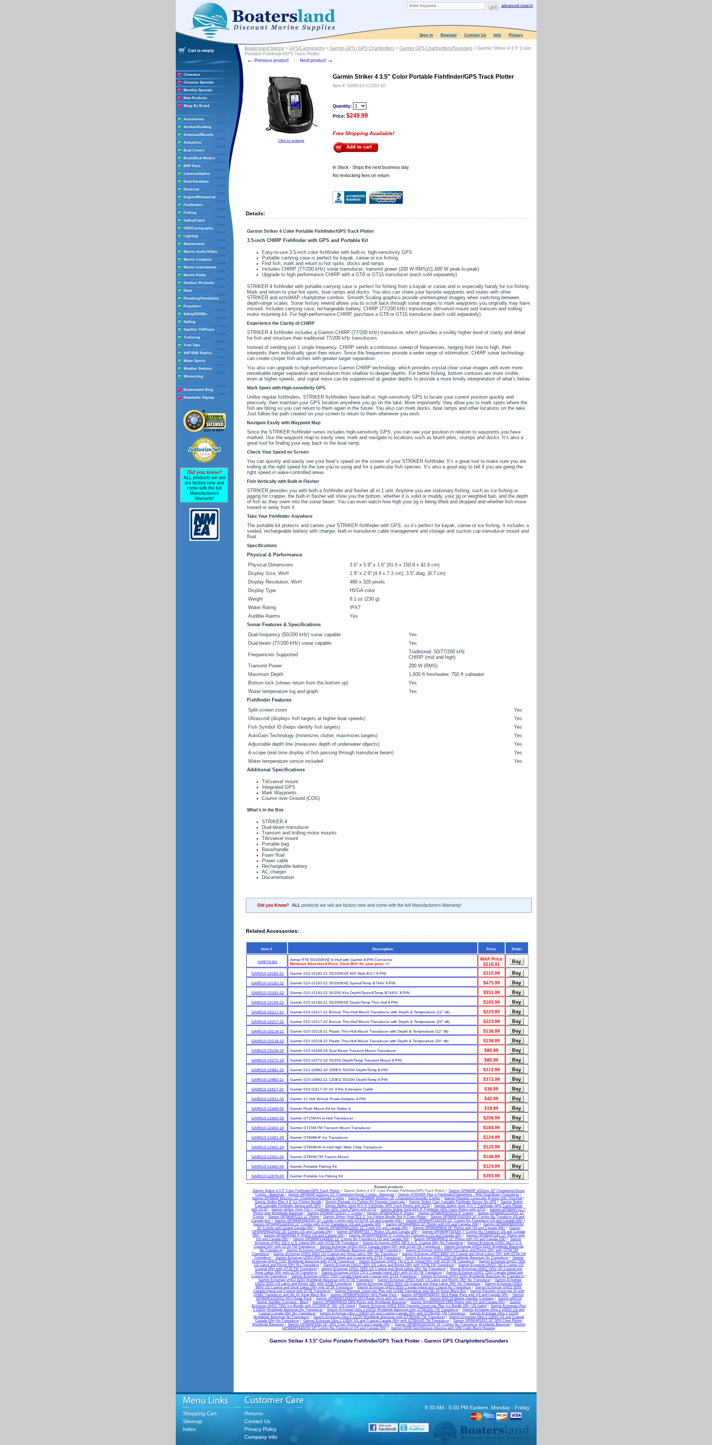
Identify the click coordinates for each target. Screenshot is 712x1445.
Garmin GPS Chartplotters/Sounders (435, 48)
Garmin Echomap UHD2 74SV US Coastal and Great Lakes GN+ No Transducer (383, 1269)
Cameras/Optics (197, 174)
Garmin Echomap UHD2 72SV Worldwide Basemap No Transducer (456, 1257)
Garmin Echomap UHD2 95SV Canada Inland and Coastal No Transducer (414, 1287)
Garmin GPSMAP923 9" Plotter (390, 1213)
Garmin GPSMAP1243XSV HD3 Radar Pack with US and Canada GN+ (370, 1298)
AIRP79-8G (267, 962)
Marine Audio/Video (200, 252)
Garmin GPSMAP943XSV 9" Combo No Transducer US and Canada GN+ (405, 1235)
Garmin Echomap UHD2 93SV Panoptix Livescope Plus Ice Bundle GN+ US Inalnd (423, 1306)
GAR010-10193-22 (267, 993)
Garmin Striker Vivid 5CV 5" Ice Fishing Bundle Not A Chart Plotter (374, 1217)
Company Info (260, 1437)
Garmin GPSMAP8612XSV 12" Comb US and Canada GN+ (363, 1228)
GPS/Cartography (198, 228)
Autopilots (192, 142)
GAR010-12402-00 (267, 1118)
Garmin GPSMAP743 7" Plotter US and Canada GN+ (377, 1231)
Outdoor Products (199, 283)
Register (449, 35)
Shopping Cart (200, 1413)
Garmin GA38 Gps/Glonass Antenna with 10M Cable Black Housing (443, 1328)
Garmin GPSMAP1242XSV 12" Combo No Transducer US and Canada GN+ (464, 1220)
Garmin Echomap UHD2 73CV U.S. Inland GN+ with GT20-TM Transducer (417, 1261)
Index (189, 1429)
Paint (188, 290)
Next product (316, 60)
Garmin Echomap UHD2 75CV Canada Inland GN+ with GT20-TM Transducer (382, 1272)
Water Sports (194, 361)
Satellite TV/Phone (199, 329)
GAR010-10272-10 (267, 1060)
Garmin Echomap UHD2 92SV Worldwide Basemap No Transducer (472, 1276)
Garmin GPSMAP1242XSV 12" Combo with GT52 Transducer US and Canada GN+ (317, 1224)
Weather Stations (198, 368)
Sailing (189, 322)
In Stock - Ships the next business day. (371, 167)
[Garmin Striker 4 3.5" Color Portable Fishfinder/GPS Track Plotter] (291, 137)
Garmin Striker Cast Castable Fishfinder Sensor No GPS (453, 1202)
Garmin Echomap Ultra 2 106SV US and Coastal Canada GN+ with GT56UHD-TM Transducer (392, 1313)
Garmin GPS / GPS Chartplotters (362, 48)
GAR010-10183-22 (267, 983)
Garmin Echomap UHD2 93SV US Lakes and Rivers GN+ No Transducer (434, 1280)
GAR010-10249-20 (267, 1051)
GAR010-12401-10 (267, 1147)
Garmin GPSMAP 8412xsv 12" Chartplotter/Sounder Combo (298, 1198)
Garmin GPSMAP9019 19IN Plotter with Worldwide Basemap (359, 1302)
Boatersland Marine (264, 48)
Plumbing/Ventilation (201, 298)
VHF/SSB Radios (198, 353)
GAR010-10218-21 (267, 1031)
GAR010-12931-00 (267, 1099)
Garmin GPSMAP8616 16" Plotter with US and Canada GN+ (459, 1228)
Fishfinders (193, 205)
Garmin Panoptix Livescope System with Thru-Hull (483, 1198)
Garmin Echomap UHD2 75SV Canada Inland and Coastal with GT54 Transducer (354, 1276)
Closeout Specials (199, 82)
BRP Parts (192, 166)
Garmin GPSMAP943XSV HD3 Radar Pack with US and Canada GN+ (454, 1295)
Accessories (194, 119)
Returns (253, 1413)
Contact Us (475, 35)
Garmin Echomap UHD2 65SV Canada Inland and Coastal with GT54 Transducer (338, 1257)
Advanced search (517, 5)
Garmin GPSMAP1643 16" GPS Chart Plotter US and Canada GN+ (339, 1324)
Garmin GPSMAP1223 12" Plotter (293, 1217)
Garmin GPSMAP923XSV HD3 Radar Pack (363, 1295)
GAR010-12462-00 (267, 1166)
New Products (195, 98)
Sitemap (192, 1421)
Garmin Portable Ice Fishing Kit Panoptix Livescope (365, 1202)
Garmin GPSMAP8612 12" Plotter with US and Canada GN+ (460, 1239)
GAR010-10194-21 (267, 1002)
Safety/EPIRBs (195, 314)
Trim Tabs (192, 345)
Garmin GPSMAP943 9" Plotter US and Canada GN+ (304, 1235)
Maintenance (194, 244)
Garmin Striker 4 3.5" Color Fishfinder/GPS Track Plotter (296, 1191)
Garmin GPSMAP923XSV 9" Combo (446, 1213)
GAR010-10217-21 (267, 1012)
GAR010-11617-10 (267, 1089)
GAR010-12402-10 (267, 1128)
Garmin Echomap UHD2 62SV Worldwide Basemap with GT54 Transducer (344, 1250)
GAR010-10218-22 (267, 1041)
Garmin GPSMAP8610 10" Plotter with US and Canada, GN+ (432, 1224)
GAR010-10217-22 (267, 1022)
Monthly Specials (198, 90)
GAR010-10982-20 (267, 1070)
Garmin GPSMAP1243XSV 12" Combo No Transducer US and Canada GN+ (351, 1239)
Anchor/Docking (197, 127)
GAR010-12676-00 (267, 1176)
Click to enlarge (291, 140)
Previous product (268, 60)
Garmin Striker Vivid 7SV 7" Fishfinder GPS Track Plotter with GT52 (323, 1209)
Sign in (426, 35)
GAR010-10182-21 (267, 973)
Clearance (192, 74)
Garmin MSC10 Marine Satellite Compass (461, 1298)
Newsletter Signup (199, 397)
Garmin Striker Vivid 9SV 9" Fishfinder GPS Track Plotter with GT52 (432, 1209)
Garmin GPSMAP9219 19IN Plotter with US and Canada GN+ (458, 1302)
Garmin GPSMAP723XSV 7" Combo (335, 1213)
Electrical (191, 189)
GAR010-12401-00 (267, 1157)
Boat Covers (194, 150)
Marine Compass (198, 259)
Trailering (192, 337)
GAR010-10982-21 (267, 1080)
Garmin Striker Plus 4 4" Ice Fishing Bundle (288, 1202)
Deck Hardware (196, 181)
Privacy (516, 35)
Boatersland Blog (198, 390)
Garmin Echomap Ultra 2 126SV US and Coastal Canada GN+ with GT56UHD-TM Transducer (376, 1321)
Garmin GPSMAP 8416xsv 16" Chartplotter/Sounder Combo (394, 1198)
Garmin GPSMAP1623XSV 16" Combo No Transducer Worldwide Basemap (452, 1324)
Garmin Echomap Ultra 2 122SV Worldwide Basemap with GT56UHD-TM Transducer (379, 1317)
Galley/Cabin (194, 220)
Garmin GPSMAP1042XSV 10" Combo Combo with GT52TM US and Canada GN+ (338, 1220)
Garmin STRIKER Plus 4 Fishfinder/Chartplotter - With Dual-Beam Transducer (458, 1194)
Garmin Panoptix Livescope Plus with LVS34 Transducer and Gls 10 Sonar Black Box (400, 1291)
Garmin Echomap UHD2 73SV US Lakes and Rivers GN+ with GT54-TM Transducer (388, 1265)
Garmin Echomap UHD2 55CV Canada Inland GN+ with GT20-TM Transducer (380, 1246)
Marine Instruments (200, 267)
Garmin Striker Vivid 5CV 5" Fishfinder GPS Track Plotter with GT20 (377, 1205)
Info (497, 35)
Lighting (191, 236)
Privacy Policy (260, 1429)
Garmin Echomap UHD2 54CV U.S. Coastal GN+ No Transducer (413, 1243)
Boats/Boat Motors (199, 158)
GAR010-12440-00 (267, 1108)
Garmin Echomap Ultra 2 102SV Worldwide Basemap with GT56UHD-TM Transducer (392, 1309)
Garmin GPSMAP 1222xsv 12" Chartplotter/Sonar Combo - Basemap (341, 1194)
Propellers (192, 306)
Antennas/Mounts (198, 135)
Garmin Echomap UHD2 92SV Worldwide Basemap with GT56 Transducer (315, 1280)
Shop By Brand (197, 106)
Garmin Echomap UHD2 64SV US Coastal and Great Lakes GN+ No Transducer (335, 1254)
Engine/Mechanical (199, 197)
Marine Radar (195, 275)
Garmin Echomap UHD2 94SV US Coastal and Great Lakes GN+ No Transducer (418, 1283)
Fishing (190, 213)
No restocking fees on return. (361, 175)
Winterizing (193, 376)
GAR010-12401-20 (267, 1137)
